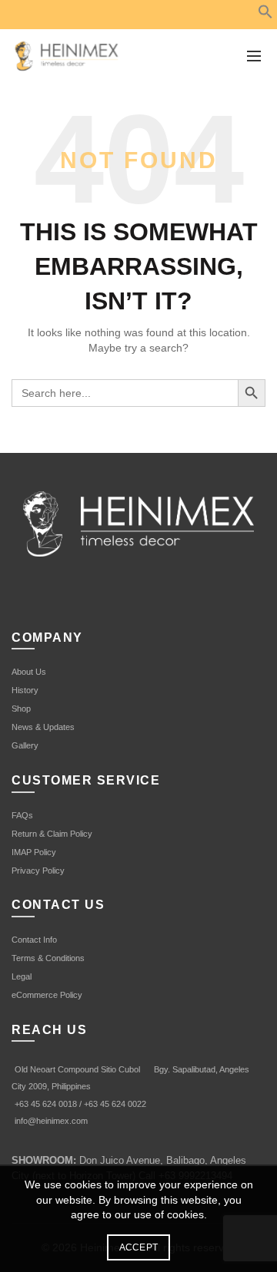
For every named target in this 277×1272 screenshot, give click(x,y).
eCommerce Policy (47, 994)
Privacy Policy (38, 870)
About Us (29, 671)
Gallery (25, 745)
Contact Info (34, 939)
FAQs (22, 815)
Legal (22, 976)
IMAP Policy (34, 852)
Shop (21, 708)
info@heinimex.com (51, 1120)
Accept (139, 1247)
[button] (265, 15)
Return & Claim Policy (52, 833)
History (25, 690)
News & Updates (43, 727)
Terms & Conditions (48, 958)
